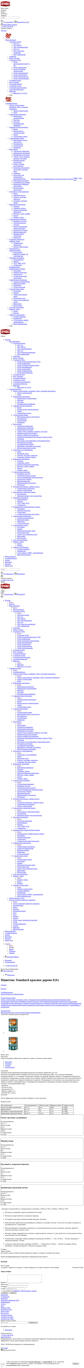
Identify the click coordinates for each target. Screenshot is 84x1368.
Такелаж (20, 461)
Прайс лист (9, 566)
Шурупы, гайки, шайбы (25, 466)
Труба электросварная (25, 373)
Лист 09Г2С (21, 347)
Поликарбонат (22, 499)
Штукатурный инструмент (26, 448)
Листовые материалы (21, 498)
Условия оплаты (6, 1315)
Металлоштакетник (24, 555)
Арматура (16, 356)
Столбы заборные (23, 549)
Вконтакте (11, 975)
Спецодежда (21, 512)
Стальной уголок (19, 380)
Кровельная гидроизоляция (26, 398)
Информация (5, 1302)
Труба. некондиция (24, 369)
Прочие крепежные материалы (28, 464)
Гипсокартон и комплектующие (24, 492)
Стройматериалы (15, 389)
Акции (7, 560)
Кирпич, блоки (18, 542)
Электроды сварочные (25, 426)
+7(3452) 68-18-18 (7, 26)
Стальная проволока (20, 384)
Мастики (20, 400)
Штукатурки (21, 538)
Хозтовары (21, 509)
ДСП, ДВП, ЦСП (23, 503)
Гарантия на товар (7, 1319)
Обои (19, 395)
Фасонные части (23, 453)
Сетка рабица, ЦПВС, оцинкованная (30, 553)
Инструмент (18, 424)
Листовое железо (19, 343)
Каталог (8, 339)
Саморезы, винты (23, 463)
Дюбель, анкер (22, 470)
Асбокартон (21, 505)
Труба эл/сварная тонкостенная (28, 365)
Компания (4, 1295)
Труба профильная (23, 363)
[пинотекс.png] (13, 1033)
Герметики (21, 422)
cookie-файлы (47, 1362)
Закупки (8, 564)
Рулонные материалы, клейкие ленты (26, 487)
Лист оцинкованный (24, 349)
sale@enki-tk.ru (8, 971)
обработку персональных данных (25, 1291)
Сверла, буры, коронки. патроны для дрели (32, 431)
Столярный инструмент (25, 444)
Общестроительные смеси (26, 531)
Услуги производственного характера (26, 903)
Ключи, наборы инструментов (27, 435)
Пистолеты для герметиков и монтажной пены (33, 441)
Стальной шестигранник (21, 382)
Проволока (21, 521)
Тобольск (12, 951)
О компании (5, 1297)
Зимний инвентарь (23, 510)
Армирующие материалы (22, 516)
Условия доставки (7, 1317)
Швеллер (16, 385)
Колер (19, 407)
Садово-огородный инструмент (28, 514)
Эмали (19, 411)
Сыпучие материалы (20, 540)
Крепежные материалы (21, 459)
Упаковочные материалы (26, 488)
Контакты (8, 562)
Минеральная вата (23, 481)
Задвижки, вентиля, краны (26, 457)
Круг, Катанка (18, 376)
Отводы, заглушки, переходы (27, 455)
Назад (11, 602)
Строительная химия (20, 415)
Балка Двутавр (18, 358)
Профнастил (21, 551)
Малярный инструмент (25, 430)
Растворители (22, 419)
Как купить (5, 1313)
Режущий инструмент (25, 442)
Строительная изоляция (22, 472)
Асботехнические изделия (26, 475)
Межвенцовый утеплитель (26, 483)
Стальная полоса (19, 374)
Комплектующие (23, 520)
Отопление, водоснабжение (23, 450)
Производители (6, 1309)
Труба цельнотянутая (24, 371)
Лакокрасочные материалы (23, 406)
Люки (19, 452)
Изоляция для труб (23, 474)
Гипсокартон (21, 494)
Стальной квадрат (19, 378)
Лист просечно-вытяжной (26, 352)
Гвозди (19, 468)
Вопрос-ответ (5, 1308)
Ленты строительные (24, 393)
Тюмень (12, 953)
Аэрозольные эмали (24, 413)
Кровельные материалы (22, 396)
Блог (2, 1306)
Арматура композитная (25, 518)
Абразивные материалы (25, 428)
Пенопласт (21, 485)
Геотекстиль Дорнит (24, 479)
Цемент (20, 529)
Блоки (19, 544)
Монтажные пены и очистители (28, 417)
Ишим (11, 949)
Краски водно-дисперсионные (28, 409)
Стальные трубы (19, 360)
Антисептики (22, 420)
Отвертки (20, 439)
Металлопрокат (15, 341)
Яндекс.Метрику (35, 1362)
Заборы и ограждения (21, 547)
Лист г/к (20, 345)
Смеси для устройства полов (27, 534)
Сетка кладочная (23, 523)
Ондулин (20, 402)
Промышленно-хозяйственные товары (27, 507)
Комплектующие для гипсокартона (29, 496)
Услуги (3, 1304)
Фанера (19, 501)
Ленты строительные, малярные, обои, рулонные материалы (34, 391)
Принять (75, 1363)
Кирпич (20, 545)
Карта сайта (5, 1311)
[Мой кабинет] (2, 576)
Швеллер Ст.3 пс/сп (24, 387)
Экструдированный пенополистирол (30, 477)
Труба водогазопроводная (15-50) (28, 362)
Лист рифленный (23, 354)
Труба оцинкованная (24, 367)
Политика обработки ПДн (10, 1300)
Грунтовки (21, 527)
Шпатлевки (21, 536)
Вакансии (4, 1298)
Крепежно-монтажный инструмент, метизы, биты (34, 437)
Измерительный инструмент (27, 433)
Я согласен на (20, 1291)
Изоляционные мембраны (26, 404)
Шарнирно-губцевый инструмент (29, 446)
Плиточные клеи (23, 532)
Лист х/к (20, 350)
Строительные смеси (21, 525)
